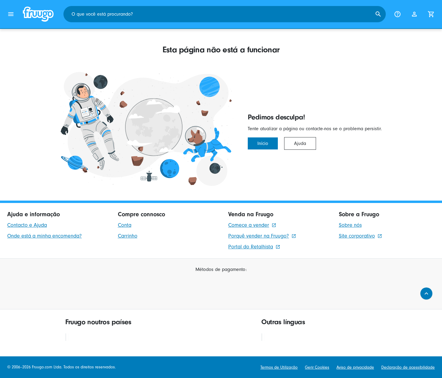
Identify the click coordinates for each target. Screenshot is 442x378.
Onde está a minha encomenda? (44, 236)
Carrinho (127, 236)
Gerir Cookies (317, 367)
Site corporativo (357, 236)
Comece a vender (248, 225)
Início (262, 143)
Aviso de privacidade (355, 367)
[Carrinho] (431, 14)
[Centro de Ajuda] (397, 14)
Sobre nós (350, 225)
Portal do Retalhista (250, 247)
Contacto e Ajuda (27, 225)
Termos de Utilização (279, 367)
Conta (124, 225)
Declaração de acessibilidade (408, 367)
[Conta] (414, 14)
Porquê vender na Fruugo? (258, 236)
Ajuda (300, 143)
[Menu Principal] (11, 14)
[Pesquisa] (378, 14)
